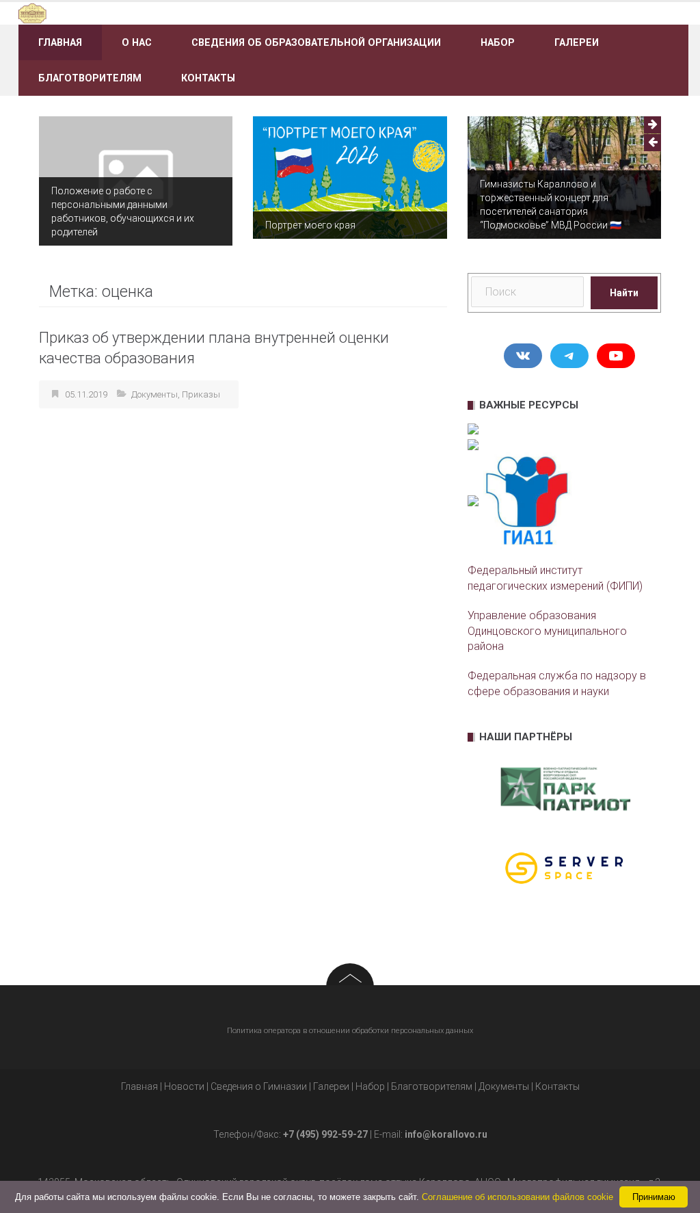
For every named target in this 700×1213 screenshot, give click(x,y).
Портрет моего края (310, 225)
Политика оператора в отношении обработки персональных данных (350, 1030)
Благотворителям (90, 78)
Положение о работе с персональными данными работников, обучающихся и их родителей (122, 211)
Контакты (208, 78)
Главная (60, 42)
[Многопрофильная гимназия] (123, 12)
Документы (154, 394)
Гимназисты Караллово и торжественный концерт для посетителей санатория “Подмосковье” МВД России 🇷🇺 (550, 205)
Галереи (576, 42)
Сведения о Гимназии (259, 1086)
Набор (498, 42)
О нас (137, 42)
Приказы (201, 394)
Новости (184, 1086)
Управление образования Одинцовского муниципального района (547, 631)
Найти (624, 292)
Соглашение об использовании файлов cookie (517, 1197)
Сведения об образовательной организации (316, 42)
